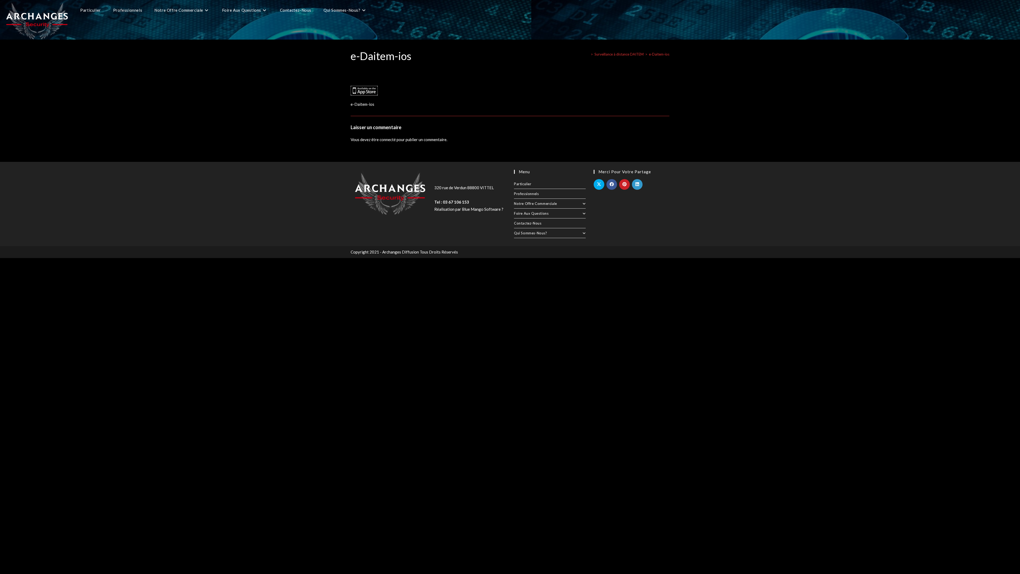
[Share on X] (599, 184)
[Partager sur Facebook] (611, 184)
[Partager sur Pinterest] (624, 184)
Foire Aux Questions (531, 213)
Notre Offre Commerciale (535, 203)
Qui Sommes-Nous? (530, 233)
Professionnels (526, 194)
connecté (388, 139)
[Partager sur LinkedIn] (637, 184)
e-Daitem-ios (659, 54)
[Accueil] (587, 54)
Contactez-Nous (527, 223)
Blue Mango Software (481, 209)
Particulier (523, 184)
